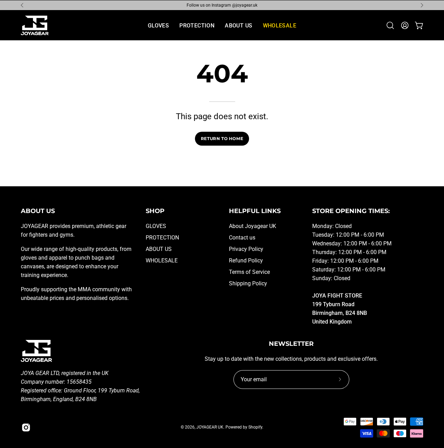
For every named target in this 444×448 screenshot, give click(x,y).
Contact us (242, 237)
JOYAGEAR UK (209, 427)
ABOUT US (159, 249)
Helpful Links (255, 210)
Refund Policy (246, 260)
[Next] (422, 5)
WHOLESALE (162, 260)
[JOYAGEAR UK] (35, 25)
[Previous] (22, 5)
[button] (390, 25)
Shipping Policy (248, 283)
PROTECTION (162, 237)
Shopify (255, 427)
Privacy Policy (246, 249)
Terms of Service (249, 272)
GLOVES (156, 226)
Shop (155, 210)
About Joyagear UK (252, 226)
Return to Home (222, 138)
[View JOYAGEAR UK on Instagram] (26, 427)
